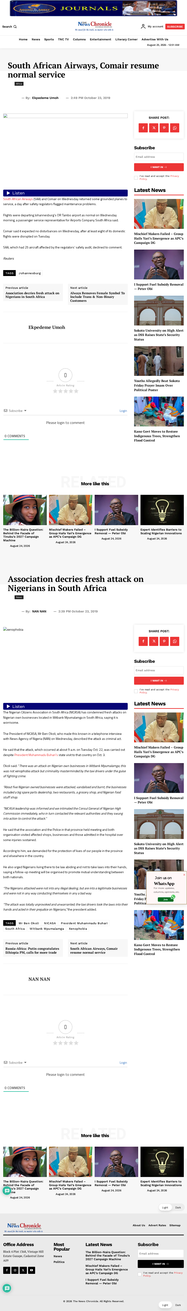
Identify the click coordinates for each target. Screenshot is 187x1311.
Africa (19, 83)
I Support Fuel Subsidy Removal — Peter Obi (111, 531)
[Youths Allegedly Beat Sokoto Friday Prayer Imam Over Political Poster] (159, 361)
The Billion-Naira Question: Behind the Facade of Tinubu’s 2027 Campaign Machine (23, 535)
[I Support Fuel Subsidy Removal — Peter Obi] (159, 264)
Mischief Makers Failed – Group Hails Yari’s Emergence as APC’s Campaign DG (158, 238)
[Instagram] (14, 1270)
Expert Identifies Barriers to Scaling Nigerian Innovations (161, 531)
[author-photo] (6, 545)
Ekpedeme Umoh (45, 98)
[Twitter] (153, 127)
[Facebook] (143, 127)
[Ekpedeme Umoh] (14, 327)
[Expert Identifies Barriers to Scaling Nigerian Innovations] (162, 510)
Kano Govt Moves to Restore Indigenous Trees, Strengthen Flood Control (157, 435)
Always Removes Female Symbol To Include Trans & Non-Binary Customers (97, 297)
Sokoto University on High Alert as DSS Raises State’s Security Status (159, 334)
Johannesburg (30, 273)
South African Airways (18, 198)
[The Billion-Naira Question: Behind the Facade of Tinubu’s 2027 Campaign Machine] (25, 510)
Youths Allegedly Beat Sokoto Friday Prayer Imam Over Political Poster (157, 385)
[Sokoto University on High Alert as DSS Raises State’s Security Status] (159, 310)
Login (123, 410)
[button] (10, 26)
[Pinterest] (164, 127)
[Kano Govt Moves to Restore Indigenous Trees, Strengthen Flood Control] (159, 411)
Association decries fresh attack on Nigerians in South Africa (32, 295)
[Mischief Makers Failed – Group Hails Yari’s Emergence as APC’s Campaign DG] (159, 214)
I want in (157, 167)
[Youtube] (31, 1270)
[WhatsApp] (174, 127)
